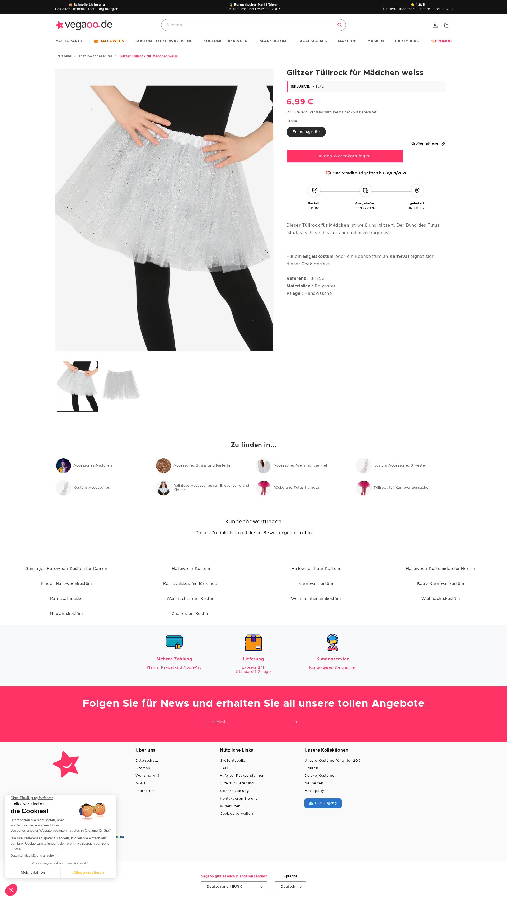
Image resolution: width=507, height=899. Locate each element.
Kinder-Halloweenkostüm (66, 584)
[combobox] (253, 25)
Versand (316, 112)
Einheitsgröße (306, 132)
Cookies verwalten (236, 814)
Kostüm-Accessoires (91, 488)
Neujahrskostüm (66, 614)
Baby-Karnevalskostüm (440, 584)
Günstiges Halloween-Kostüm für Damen (66, 569)
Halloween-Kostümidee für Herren (440, 569)
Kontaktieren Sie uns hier (332, 667)
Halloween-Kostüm (191, 569)
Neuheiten (313, 783)
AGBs (140, 783)
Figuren (311, 768)
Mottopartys (315, 791)
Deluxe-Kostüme (319, 775)
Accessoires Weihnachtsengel (300, 465)
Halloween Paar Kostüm (316, 569)
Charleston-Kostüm (191, 614)
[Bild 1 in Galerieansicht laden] (77, 384)
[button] (69, 41)
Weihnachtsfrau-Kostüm (191, 599)
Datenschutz (146, 760)
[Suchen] (340, 25)
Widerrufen (230, 806)
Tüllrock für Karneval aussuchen (402, 488)
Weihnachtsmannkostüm (316, 599)
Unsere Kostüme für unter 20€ (332, 760)
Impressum (145, 791)
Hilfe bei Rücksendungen (242, 775)
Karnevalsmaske (66, 599)
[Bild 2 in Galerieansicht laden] (120, 384)
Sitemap (142, 768)
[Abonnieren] (295, 722)
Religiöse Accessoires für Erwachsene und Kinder (211, 488)
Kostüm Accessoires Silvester (400, 465)
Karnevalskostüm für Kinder (191, 584)
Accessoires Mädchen (92, 465)
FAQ (224, 768)
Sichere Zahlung (234, 791)
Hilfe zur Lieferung (236, 783)
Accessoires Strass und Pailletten (203, 465)
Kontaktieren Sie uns (238, 798)
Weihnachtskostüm (440, 599)
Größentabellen (233, 760)
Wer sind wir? (147, 775)
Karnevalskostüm (316, 584)
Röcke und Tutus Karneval (297, 488)
